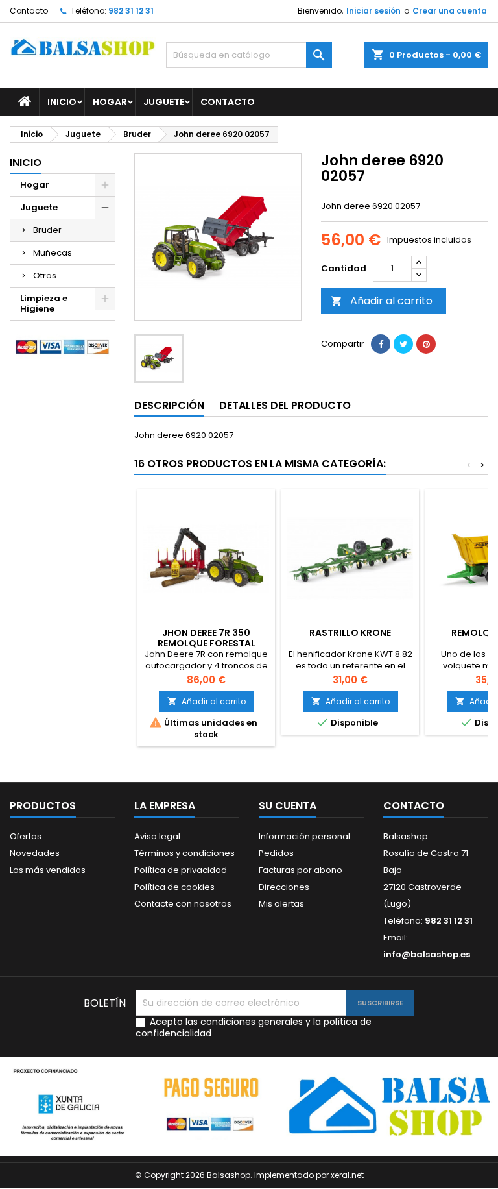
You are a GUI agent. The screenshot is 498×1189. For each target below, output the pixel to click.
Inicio (62, 101)
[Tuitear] (403, 344)
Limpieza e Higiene (43, 303)
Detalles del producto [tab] (285, 405)
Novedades (35, 853)
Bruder (47, 230)
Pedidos (276, 853)
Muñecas (52, 253)
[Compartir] (380, 344)
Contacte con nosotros (182, 904)
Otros (44, 275)
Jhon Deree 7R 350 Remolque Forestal (206, 638)
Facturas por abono (300, 870)
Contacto (29, 10)
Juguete (163, 101)
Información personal (304, 836)
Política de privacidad (180, 870)
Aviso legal (157, 836)
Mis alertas (281, 904)
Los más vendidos (48, 870)
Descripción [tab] (169, 405)
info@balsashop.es (426, 954)
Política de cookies (174, 887)
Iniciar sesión (373, 10)
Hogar (110, 101)
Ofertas (26, 836)
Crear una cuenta (449, 10)
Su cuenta (287, 805)
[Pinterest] (426, 344)
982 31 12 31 (131, 10)
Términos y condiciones (184, 853)
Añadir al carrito (382, 300)
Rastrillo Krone (350, 632)
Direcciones (284, 887)
